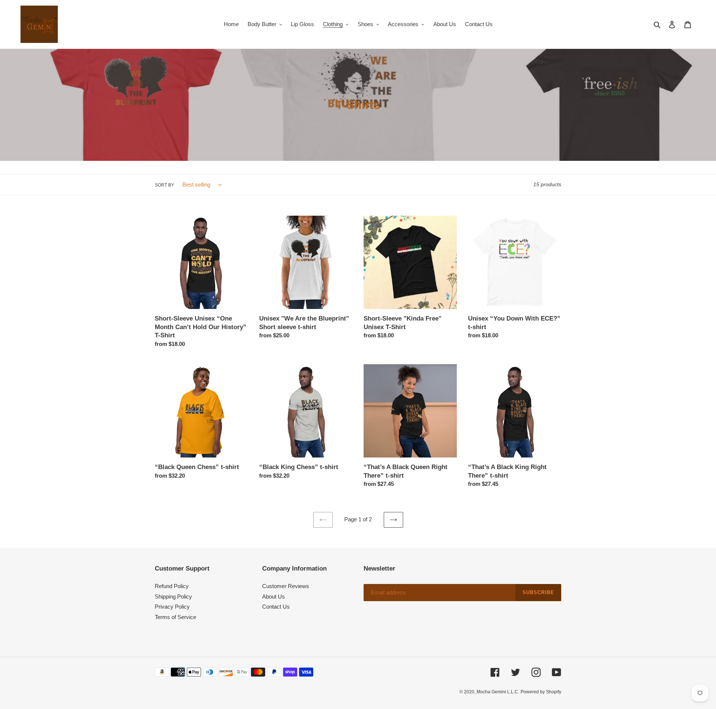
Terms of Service (175, 617)
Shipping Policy (173, 596)
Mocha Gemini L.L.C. (498, 691)
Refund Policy (172, 586)
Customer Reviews (285, 586)
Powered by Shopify (541, 691)
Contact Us (276, 606)
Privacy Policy (172, 606)
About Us (273, 596)
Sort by (164, 185)
